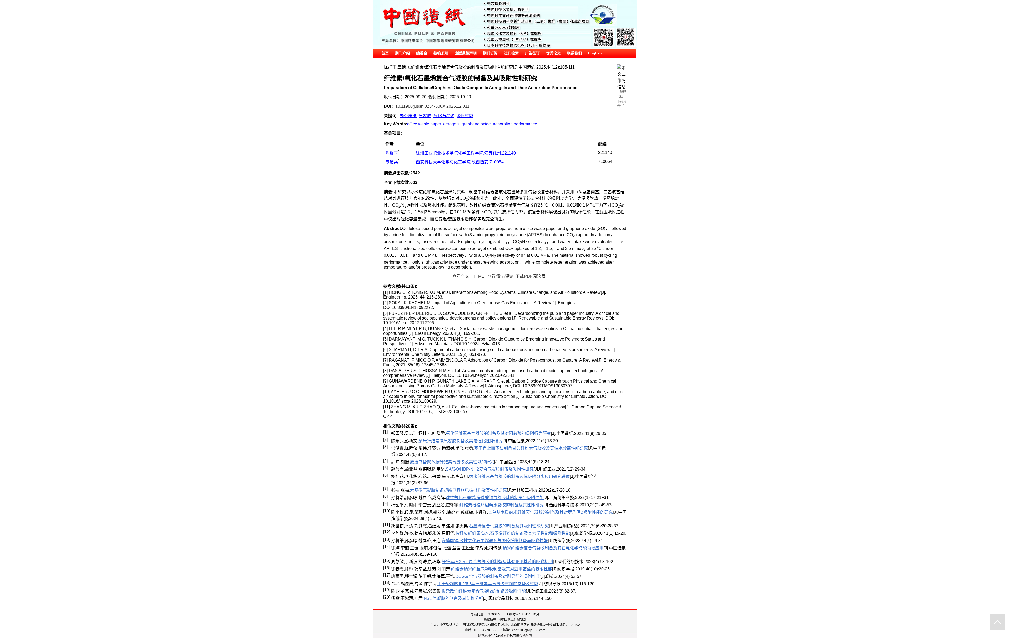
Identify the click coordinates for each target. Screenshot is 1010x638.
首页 (385, 53)
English (595, 53)
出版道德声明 (465, 53)
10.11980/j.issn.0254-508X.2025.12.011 (432, 106)
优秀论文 (553, 53)
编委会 (421, 53)
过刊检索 (511, 53)
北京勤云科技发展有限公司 (513, 635)
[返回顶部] (997, 622)
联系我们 (574, 53)
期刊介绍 (402, 53)
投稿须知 (440, 53)
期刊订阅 (490, 53)
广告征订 (532, 53)
